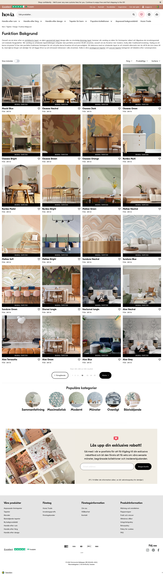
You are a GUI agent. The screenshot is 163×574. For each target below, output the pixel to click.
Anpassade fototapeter (13, 508)
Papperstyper (125, 512)
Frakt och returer (127, 515)
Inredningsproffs (49, 512)
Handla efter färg (11, 529)
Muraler (7, 515)
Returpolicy (124, 525)
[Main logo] (8, 14)
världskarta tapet (32, 40)
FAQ (122, 532)
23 (87, 375)
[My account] (149, 14)
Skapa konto (143, 466)
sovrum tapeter (115, 48)
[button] (158, 7)
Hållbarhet (86, 512)
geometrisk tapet (53, 40)
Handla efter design (11, 532)
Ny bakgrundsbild (11, 522)
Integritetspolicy (126, 522)
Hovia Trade (47, 508)
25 (95, 375)
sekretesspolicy (127, 480)
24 (91, 375)
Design (15, 27)
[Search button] (134, 14)
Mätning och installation (129, 508)
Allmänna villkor (126, 518)
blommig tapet (85, 40)
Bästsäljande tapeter (12, 518)
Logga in (148, 7)
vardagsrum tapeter (97, 48)
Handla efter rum (10, 525)
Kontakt (84, 515)
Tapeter (9, 27)
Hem (3, 27)
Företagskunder (49, 515)
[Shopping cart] (156, 14)
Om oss (84, 508)
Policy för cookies (127, 529)
